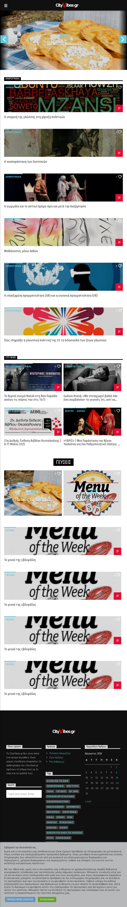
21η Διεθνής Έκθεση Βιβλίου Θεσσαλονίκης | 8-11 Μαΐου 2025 (32, 442)
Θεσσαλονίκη (13, 366)
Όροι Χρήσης (56, 757)
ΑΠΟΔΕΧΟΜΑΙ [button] (47, 899)
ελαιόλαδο (63, 838)
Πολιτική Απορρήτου (60, 753)
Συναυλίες (66, 822)
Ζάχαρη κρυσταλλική (60, 796)
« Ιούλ (88, 801)
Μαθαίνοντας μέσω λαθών (21, 251)
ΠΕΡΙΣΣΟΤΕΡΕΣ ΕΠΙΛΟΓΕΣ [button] (20, 899)
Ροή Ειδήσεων (56, 761)
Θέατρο (69, 411)
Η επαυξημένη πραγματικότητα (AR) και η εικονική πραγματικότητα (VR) (51, 296)
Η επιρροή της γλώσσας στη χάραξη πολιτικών (34, 117)
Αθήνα (89, 366)
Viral (28, 366)
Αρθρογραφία (13, 87)
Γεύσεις (10, 530)
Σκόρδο (52, 822)
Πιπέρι (60, 817)
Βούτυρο (72, 786)
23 (117, 783)
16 (117, 777)
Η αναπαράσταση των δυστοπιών (25, 162)
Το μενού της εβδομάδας (92, 499)
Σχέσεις (52, 827)
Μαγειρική (53, 812)
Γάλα (50, 791)
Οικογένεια (70, 812)
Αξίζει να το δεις (57, 781)
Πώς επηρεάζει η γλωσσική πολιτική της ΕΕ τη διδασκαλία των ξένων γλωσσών (55, 340)
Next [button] (123, 40)
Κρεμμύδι (73, 807)
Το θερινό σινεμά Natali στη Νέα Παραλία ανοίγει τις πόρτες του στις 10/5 (30, 397)
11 (92, 777)
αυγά (50, 838)
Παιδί (50, 817)
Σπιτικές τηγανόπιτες (63, 44)
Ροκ (70, 817)
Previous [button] (4, 40)
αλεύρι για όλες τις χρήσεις (64, 832)
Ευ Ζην (73, 791)
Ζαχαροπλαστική (58, 801)
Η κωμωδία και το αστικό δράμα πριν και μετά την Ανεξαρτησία (45, 206)
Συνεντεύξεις (73, 366)
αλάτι (63, 827)
